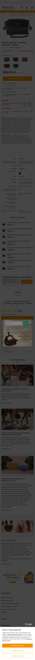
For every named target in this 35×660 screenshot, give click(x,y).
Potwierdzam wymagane (17, 650)
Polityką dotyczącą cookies (15, 634)
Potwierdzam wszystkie (17, 645)
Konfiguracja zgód (17, 656)
